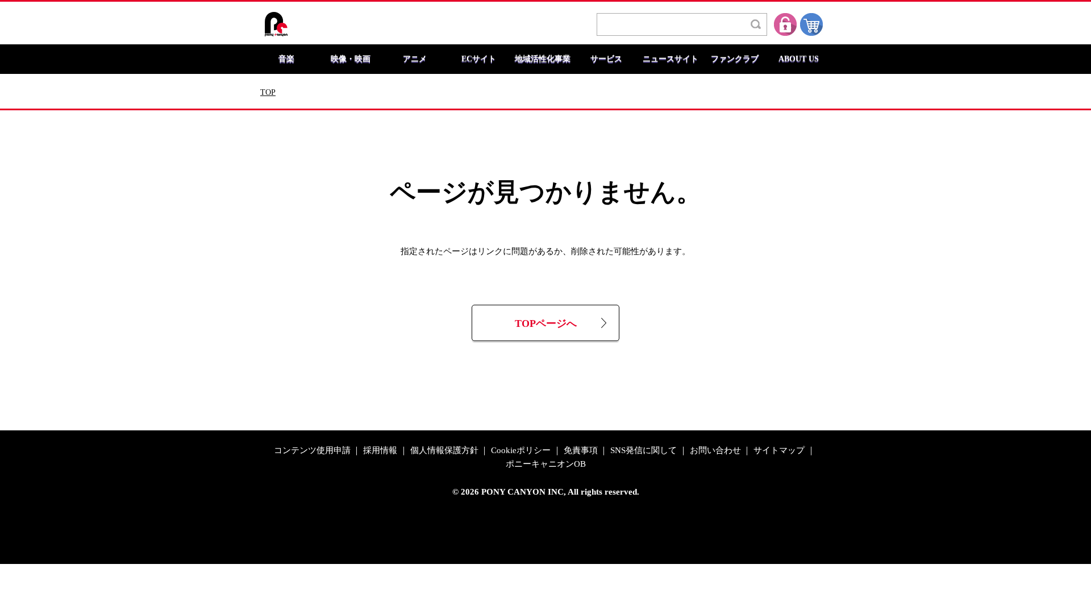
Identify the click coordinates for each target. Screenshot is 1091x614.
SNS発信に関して (643, 450)
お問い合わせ (715, 450)
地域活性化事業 (543, 59)
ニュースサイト (670, 59)
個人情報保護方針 (444, 450)
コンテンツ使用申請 (312, 450)
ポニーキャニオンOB (546, 464)
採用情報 (380, 450)
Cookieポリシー (521, 450)
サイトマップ (779, 450)
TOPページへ (546, 324)
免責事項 (581, 450)
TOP (268, 93)
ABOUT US (798, 59)
